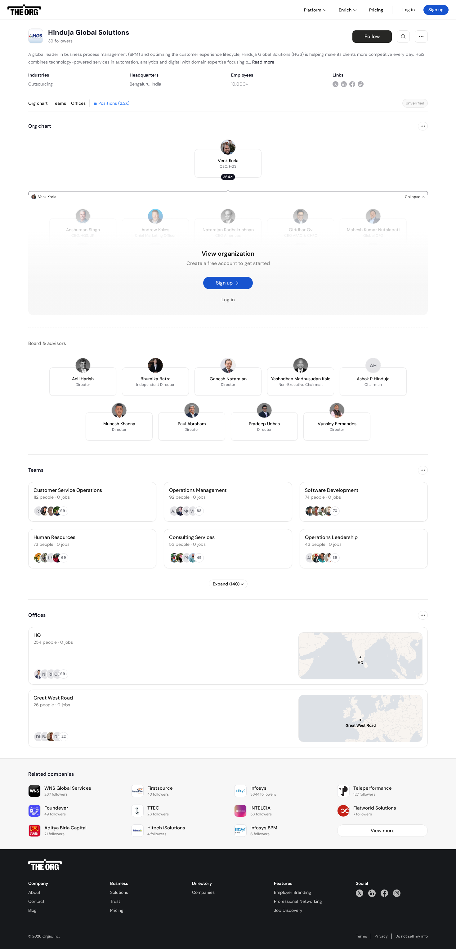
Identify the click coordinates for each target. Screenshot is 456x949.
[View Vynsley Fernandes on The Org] (337, 410)
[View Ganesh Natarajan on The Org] (228, 365)
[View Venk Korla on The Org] (228, 147)
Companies (203, 892)
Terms (361, 936)
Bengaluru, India (145, 84)
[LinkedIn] (372, 893)
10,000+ (239, 84)
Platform (312, 10)
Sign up (436, 9)
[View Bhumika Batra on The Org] (155, 365)
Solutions (119, 892)
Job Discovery (288, 910)
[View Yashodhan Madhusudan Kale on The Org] (300, 365)
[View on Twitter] (335, 84)
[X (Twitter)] (359, 893)
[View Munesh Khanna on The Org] (119, 410)
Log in (408, 9)
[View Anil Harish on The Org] (83, 365)
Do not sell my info (412, 936)
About (34, 892)
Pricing (116, 910)
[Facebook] (384, 893)
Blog (32, 910)
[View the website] (361, 84)
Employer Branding (292, 892)
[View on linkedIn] (344, 84)
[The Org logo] (45, 864)
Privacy (381, 936)
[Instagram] (396, 893)
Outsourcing (40, 84)
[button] (228, 163)
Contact (36, 901)
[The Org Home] (24, 9)
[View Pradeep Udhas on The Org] (264, 410)
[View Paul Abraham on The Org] (191, 410)
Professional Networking (298, 901)
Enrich (345, 10)
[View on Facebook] (352, 84)
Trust (115, 901)
